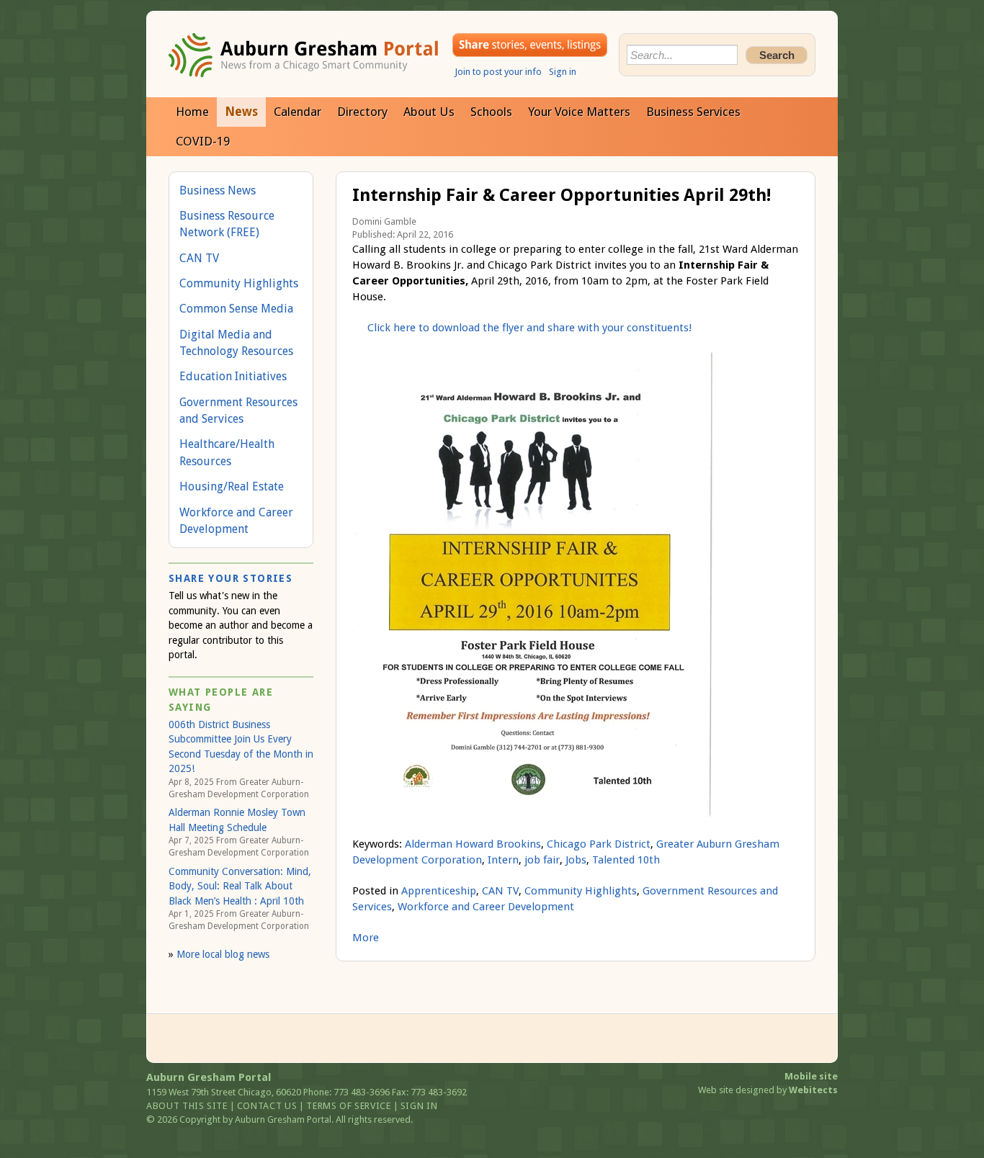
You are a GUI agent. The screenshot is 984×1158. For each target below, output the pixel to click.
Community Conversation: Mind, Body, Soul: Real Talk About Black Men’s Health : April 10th (240, 886)
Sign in (562, 71)
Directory (362, 111)
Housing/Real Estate (231, 486)
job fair (542, 859)
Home (192, 111)
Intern (503, 859)
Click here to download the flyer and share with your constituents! (529, 327)
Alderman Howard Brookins (473, 844)
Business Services (693, 111)
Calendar (297, 111)
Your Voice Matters (579, 111)
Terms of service (348, 1105)
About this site (187, 1105)
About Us (429, 111)
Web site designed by (768, 1090)
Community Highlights (580, 890)
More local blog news (222, 954)
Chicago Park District (598, 844)
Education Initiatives (233, 376)
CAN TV (500, 890)
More (365, 937)
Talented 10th (626, 859)
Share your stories (529, 45)
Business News (217, 190)
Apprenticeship (438, 890)
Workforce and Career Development (486, 906)
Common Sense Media (236, 308)
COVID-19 (203, 141)
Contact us (267, 1105)
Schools (491, 111)
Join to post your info (498, 71)
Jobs (575, 859)
